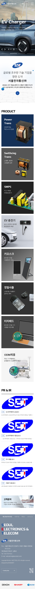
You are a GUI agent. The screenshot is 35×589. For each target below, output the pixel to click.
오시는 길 (30, 516)
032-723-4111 (8, 554)
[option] (17, 28)
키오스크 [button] (30, 53)
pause (13, 49)
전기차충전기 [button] (13, 53)
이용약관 (16, 516)
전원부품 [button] (5, 53)
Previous (2, 49)
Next (4, 49)
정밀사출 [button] (21, 53)
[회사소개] (17, 93)
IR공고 (23, 516)
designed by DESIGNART (7, 563)
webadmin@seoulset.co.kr (14, 556)
